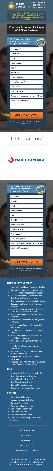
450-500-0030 (39, 2)
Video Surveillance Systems (22, 406)
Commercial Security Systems (22, 400)
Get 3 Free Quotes (26, 445)
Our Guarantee (26, 440)
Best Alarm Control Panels (21, 382)
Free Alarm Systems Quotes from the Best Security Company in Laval (26, 297)
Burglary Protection (19, 403)
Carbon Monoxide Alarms (21, 385)
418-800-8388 (39, 5)
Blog (35, 450)
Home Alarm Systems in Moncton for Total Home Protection (26, 336)
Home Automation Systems (21, 409)
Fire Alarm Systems (18, 412)
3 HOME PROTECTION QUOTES (31, 459)
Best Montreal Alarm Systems (23, 376)
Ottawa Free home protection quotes (26, 290)
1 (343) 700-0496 (37, 7)
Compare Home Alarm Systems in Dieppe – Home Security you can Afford (27, 363)
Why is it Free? (26, 435)
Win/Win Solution (26, 430)
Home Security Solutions (20, 397)
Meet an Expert (22, 450)
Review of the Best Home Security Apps (27, 373)
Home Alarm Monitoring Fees (23, 379)
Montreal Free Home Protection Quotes (27, 287)
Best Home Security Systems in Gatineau (27, 301)
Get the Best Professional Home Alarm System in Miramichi (26, 352)
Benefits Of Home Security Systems (25, 388)
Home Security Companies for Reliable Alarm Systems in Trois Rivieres (26, 310)
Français (38, 464)
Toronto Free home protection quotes (26, 293)
